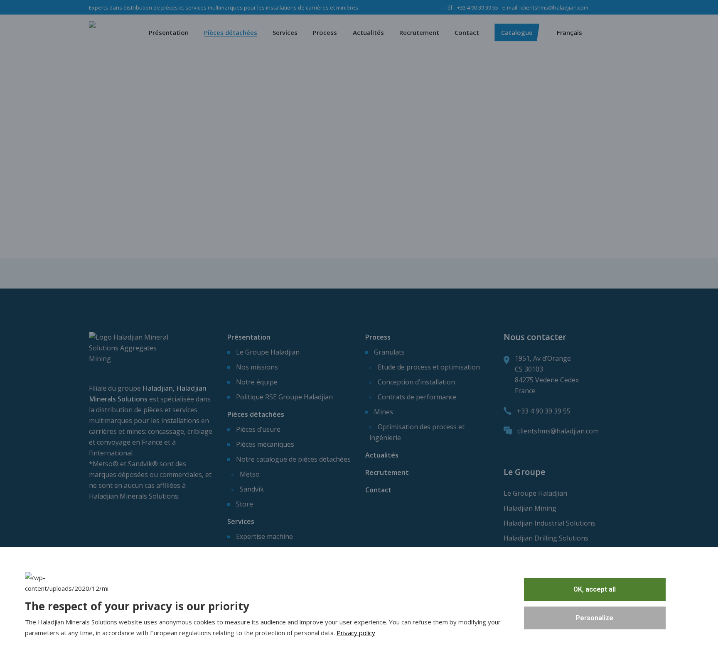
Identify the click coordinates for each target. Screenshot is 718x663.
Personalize (594, 618)
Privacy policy (356, 633)
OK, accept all (594, 589)
